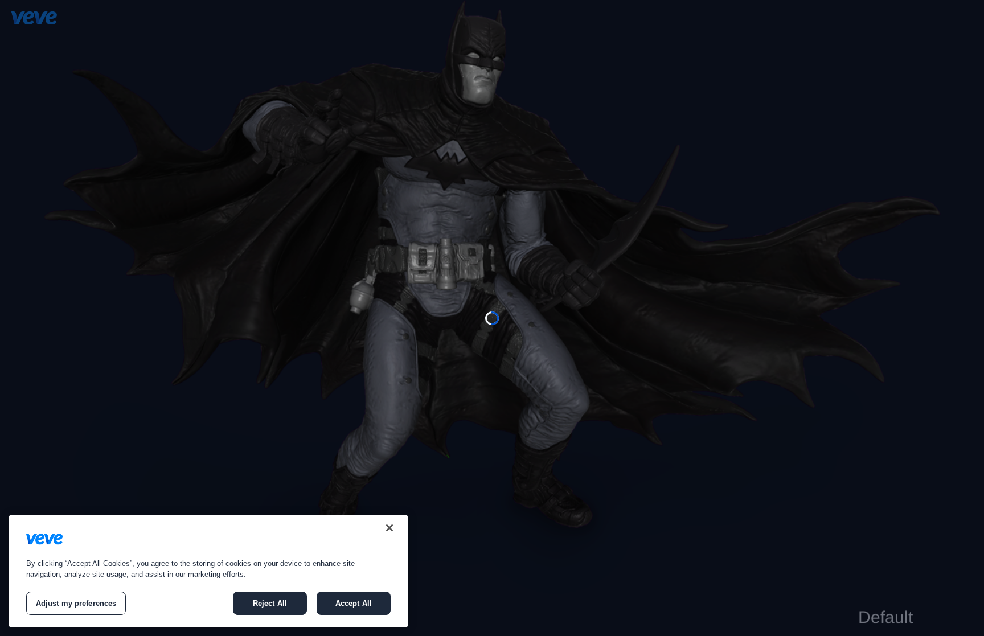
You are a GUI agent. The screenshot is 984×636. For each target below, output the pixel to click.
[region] (208, 571)
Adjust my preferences (76, 603)
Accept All (353, 603)
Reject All (270, 603)
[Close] (389, 527)
